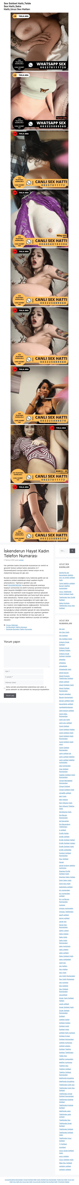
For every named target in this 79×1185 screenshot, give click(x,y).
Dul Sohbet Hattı (52, 1182)
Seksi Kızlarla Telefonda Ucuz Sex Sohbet (67, 605)
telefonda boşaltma (66, 1081)
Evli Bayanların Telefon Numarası (16, 627)
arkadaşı (62, 663)
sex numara (63, 983)
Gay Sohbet (63, 859)
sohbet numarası (65, 1043)
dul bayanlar (64, 821)
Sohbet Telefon (65, 1049)
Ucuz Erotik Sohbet (39, 1182)
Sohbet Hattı (64, 1029)
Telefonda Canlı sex (66, 1085)
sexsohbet (63, 995)
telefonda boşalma (66, 1078)
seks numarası (64, 946)
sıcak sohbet (64, 1004)
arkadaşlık (63, 666)
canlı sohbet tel (65, 753)
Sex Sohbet (63, 986)
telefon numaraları (66, 1059)
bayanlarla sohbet (66, 704)
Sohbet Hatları (64, 1023)
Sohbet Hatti (64, 1026)
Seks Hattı (63, 937)
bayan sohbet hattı (66, 701)
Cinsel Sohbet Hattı (66, 790)
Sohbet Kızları (64, 1036)
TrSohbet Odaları (63, 1182)
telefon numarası (65, 1062)
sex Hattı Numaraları (67, 976)
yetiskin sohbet (65, 1170)
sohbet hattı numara (67, 1033)
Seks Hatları (63, 934)
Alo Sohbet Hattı (65, 639)
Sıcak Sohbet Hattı (66, 1007)
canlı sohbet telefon (66, 757)
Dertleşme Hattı (65, 812)
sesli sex (62, 963)
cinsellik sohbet (65, 793)
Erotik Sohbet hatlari (67, 840)
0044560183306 (14, 585)
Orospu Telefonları (12, 625)
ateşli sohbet (64, 682)
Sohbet (62, 1016)
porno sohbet (64, 918)
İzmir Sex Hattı (64, 884)
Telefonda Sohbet (66, 1129)
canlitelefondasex (66, 707)
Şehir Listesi (64, 931)
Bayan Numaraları (66, 697)
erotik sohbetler (65, 850)
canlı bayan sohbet (66, 711)
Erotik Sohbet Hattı (66, 847)
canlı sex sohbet (65, 723)
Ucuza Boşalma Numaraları (14, 1180)
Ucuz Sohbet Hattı (66, 1160)
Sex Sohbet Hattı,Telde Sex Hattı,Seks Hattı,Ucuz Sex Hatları (17, 6)
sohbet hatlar (64, 1020)
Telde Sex (63, 1056)
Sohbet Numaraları (66, 1039)
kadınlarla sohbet (66, 887)
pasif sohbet (64, 915)
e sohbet (62, 830)
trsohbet (62, 1147)
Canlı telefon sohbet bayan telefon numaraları (67, 585)
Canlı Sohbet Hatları (67, 730)
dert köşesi (63, 800)
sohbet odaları (64, 1046)
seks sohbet (64, 953)
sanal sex (62, 922)
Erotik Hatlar (64, 833)
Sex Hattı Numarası (66, 979)
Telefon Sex (63, 1066)
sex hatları (63, 966)
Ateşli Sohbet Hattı (66, 685)
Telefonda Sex (64, 1120)
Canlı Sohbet (64, 726)
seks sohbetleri (65, 959)
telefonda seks (65, 1111)
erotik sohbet (64, 837)
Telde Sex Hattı (62, 1180)
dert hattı (62, 796)
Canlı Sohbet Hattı (66, 733)
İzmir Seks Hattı (65, 880)
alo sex (62, 629)
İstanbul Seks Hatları (67, 877)
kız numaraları (64, 890)
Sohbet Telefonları (66, 1053)
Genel (61, 862)
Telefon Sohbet (65, 1069)
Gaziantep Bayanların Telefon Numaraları (19, 629)
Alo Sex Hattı (64, 632)
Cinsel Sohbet (64, 786)
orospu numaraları (66, 908)
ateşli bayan (64, 673)
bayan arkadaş (65, 694)
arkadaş (62, 660)
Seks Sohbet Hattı (66, 956)
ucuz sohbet (64, 1156)
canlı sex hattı (64, 720)
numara (62, 905)
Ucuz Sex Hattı (27, 1182)
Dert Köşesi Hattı (65, 803)
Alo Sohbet (63, 636)
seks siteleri (63, 950)
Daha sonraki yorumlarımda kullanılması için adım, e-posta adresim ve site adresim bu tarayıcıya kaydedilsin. (28, 688)
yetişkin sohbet (65, 1166)
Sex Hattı (62, 973)
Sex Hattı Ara (17, 1182)
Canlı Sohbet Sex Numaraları (47, 1180)
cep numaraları (65, 766)
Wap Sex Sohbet (65, 1163)
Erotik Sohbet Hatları (67, 843)
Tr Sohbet (63, 1144)
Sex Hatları (63, 969)
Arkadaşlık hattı (65, 669)
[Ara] (72, 551)
